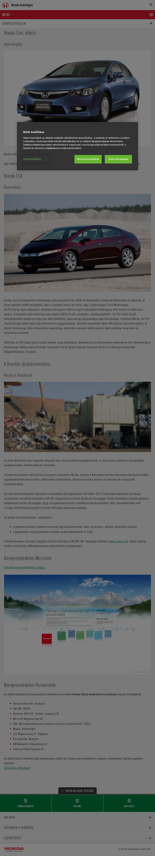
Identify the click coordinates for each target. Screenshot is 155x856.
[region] (77, 146)
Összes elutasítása (88, 159)
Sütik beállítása (32, 159)
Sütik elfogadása (118, 159)
